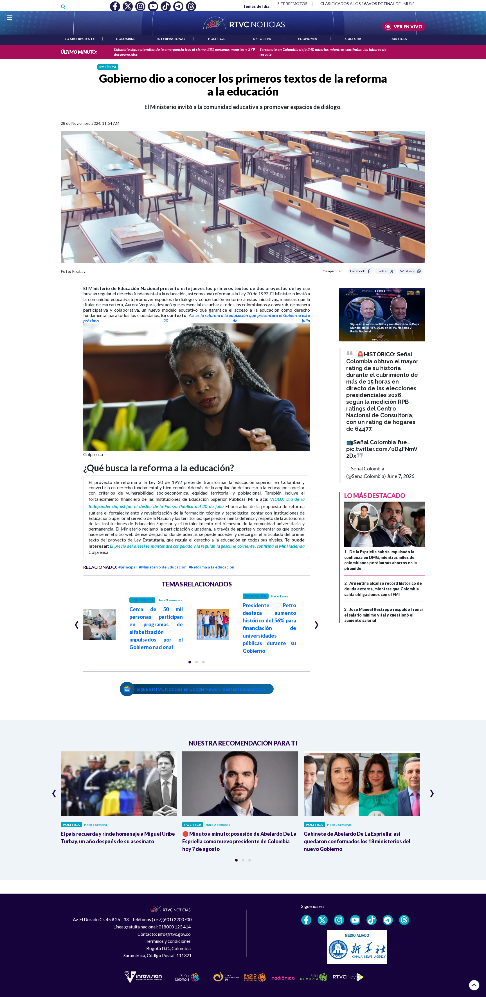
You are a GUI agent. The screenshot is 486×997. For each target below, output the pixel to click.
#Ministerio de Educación (162, 567)
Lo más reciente (80, 39)
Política (216, 39)
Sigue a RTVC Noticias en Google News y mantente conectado (201, 689)
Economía (307, 39)
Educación (142, 600)
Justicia (399, 39)
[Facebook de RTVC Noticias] (306, 920)
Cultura (353, 39)
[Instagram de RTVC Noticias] (339, 920)
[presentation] (76, 622)
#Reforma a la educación (211, 567)
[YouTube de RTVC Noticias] (355, 920)
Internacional (171, 39)
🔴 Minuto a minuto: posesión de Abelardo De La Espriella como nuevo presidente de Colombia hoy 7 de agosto (239, 841)
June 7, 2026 (400, 476)
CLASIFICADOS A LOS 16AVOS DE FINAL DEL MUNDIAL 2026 (375, 3)
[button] (189, 662)
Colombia (125, 39)
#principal (127, 567)
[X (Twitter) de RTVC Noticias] (323, 920)
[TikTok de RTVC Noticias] (371, 920)
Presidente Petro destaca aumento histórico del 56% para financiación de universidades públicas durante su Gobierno (269, 628)
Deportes (262, 39)
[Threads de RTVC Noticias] (404, 920)
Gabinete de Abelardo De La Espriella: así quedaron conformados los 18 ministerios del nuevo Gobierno (357, 841)
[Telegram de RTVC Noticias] (388, 920)
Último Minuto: (79, 52)
